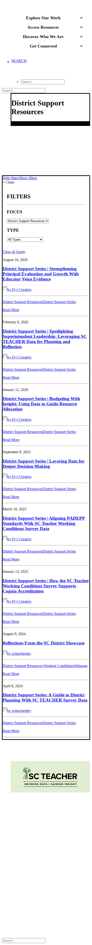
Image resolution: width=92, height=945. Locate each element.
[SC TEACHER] (46, 5)
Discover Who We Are (43, 36)
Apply (20, 252)
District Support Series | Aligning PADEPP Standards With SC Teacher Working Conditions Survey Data (44, 523)
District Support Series (59, 302)
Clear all (9, 252)
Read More (11, 310)
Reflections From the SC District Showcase (43, 642)
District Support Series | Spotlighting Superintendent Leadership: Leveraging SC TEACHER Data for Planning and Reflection (45, 339)
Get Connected (43, 46)
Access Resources (43, 27)
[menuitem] (50, 71)
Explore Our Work (43, 18)
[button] (19, 69)
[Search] (24, 90)
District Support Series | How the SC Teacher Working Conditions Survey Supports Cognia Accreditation (46, 586)
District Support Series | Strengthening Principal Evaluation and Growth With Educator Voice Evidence (41, 273)
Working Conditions (58, 666)
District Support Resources (22, 302)
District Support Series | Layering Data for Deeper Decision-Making (43, 464)
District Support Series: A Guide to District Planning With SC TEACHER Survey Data (45, 697)
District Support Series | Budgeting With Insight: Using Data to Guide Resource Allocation (41, 403)
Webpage (81, 666)
